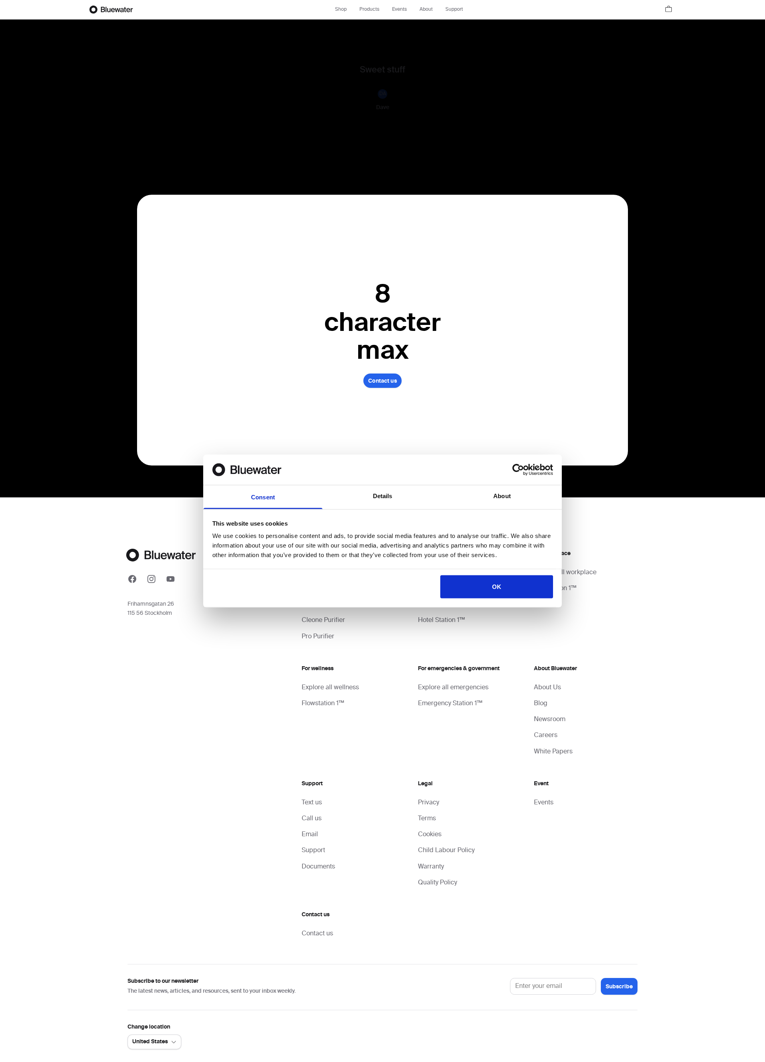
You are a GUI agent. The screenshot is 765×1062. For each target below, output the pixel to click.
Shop (341, 9)
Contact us (382, 381)
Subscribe (619, 987)
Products (369, 9)
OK (496, 586)
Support (454, 9)
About (426, 9)
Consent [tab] (263, 497)
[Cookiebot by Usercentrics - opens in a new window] (518, 469)
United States (150, 1041)
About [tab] (502, 496)
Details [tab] (382, 496)
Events (399, 9)
